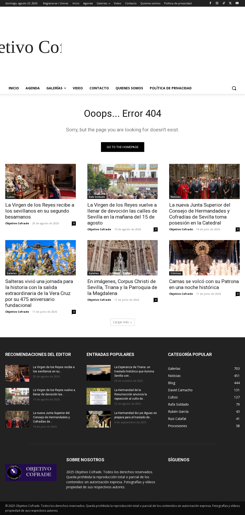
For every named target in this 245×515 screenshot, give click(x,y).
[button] (234, 88)
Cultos (11, 196)
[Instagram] (217, 3)
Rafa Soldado (97, 196)
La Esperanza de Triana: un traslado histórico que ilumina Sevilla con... (134, 371)
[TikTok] (224, 3)
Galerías (12, 273)
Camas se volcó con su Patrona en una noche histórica (204, 284)
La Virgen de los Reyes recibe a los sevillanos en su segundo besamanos (39, 211)
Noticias (176, 196)
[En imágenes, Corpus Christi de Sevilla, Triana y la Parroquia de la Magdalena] (122, 257)
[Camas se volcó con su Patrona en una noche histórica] (204, 257)
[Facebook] (210, 3)
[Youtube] (237, 3)
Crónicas (176, 273)
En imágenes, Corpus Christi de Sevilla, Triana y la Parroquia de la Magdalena (122, 287)
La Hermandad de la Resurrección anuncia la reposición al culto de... (130, 394)
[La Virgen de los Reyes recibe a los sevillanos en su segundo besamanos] (40, 181)
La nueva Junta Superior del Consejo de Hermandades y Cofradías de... (51, 417)
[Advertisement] (150, 46)
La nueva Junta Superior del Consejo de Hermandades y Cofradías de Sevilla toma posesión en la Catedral (199, 214)
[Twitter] (230, 3)
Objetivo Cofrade (17, 223)
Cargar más (121, 322)
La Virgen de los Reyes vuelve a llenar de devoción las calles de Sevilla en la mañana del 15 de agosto (122, 214)
